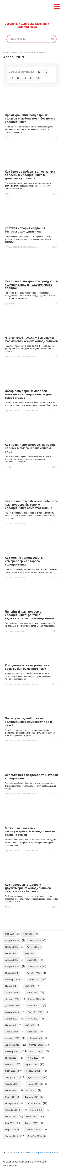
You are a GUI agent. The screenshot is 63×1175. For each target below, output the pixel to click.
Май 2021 (30, 1090)
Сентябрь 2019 (12, 1110)
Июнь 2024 (10, 986)
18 (18, 78)
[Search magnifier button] (52, 39)
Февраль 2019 (33, 1129)
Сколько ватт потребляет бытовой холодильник (31, 776)
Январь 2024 (34, 999)
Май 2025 (29, 953)
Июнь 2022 (33, 1058)
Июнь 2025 (10, 953)
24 (31, 78)
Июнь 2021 (10, 1090)
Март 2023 (32, 1031)
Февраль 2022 (33, 1071)
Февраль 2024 (12, 999)
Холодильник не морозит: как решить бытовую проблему (27, 667)
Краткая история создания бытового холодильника (25, 229)
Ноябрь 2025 (11, 947)
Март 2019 (10, 1129)
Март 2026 (28, 934)
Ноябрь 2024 (11, 973)
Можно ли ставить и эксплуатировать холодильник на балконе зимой (30, 831)
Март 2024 (32, 992)
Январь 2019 (11, 1136)
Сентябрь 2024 (12, 979)
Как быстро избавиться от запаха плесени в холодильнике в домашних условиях (30, 175)
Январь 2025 (34, 966)
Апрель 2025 (11, 960)
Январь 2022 (11, 1077)
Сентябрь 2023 (35, 1012)
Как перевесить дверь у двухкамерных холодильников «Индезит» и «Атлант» (28, 888)
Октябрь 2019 (33, 1103)
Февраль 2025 (12, 966)
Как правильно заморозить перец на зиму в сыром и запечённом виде (30, 448)
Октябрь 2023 (12, 1012)
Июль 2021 (33, 1084)
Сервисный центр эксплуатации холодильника (27, 25)
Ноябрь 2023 (34, 1005)
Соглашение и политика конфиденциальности (32, 1152)
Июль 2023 (32, 1019)
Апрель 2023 (11, 1031)
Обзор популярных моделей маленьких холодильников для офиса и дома (28, 394)
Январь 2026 (34, 940)
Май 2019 (9, 1123)
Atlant (7, 907)
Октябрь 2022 (36, 1045)
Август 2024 (35, 979)
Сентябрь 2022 (12, 1051)
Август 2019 (36, 1110)
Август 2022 (36, 1051)
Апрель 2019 (31, 1123)
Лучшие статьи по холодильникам (21, 247)
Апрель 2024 (11, 992)
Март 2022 (10, 1071)
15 (45, 72)
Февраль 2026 (12, 940)
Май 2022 (9, 1064)
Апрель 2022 (31, 1064)
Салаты (8, 137)
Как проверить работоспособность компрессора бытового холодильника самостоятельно (31, 504)
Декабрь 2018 (35, 1136)
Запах (7, 194)
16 (11, 78)
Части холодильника (15, 523)
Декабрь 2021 (35, 1077)
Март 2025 (32, 960)
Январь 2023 (36, 1038)
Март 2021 (10, 1097)
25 (37, 78)
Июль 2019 (10, 1116)
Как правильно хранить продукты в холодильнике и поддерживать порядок (31, 284)
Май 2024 (29, 986)
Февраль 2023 (12, 1038)
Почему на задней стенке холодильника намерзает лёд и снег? (28, 721)
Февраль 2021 (31, 1097)
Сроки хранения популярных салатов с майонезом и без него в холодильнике (30, 118)
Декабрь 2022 (12, 1045)
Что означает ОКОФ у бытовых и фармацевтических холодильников (31, 339)
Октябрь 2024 (33, 973)
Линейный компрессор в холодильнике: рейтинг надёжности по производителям (29, 615)
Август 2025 (33, 947)
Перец (8, 467)
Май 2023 (29, 1025)
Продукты (10, 303)
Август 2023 (11, 1019)
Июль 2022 (10, 1058)
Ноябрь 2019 (11, 1103)
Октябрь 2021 (12, 1084)
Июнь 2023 (10, 1025)
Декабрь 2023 (12, 1005)
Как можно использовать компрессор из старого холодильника (24, 561)
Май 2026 (9, 934)
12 (39, 72)
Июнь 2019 (31, 1116)
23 (24, 78)
